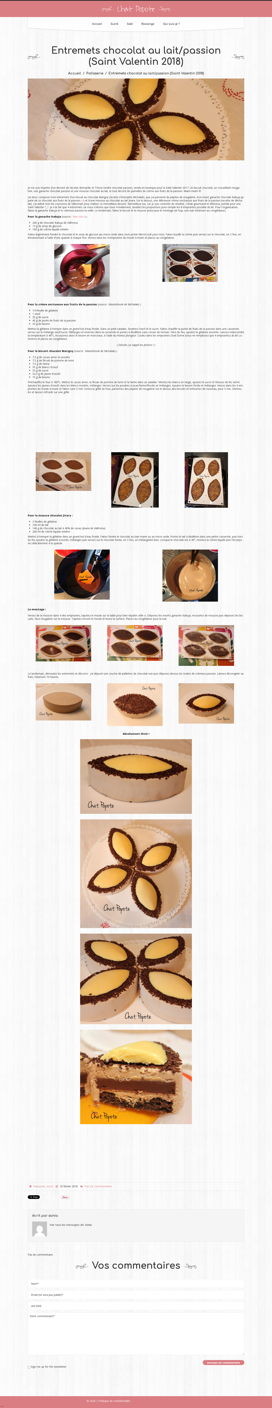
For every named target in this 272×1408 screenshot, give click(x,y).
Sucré (114, 24)
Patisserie (94, 73)
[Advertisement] (136, 175)
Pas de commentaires (98, 1186)
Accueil (97, 24)
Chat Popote (136, 9)
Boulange (147, 24)
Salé (130, 24)
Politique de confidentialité (114, 1401)
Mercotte (78, 216)
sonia (53, 1215)
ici (82, 200)
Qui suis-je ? (171, 24)
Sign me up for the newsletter (48, 1366)
